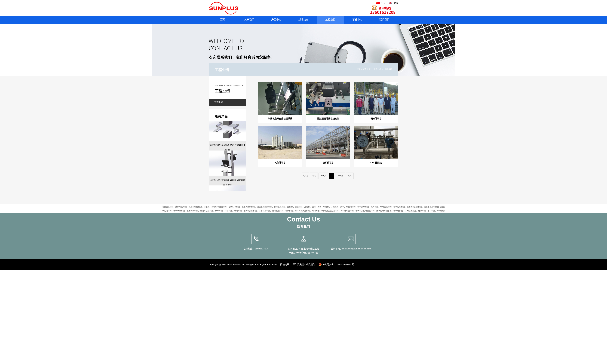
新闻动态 (303, 19)
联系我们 (384, 19)
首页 (222, 19)
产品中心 (276, 19)
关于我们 (249, 19)
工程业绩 (330, 19)
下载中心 (357, 19)
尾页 (350, 176)
